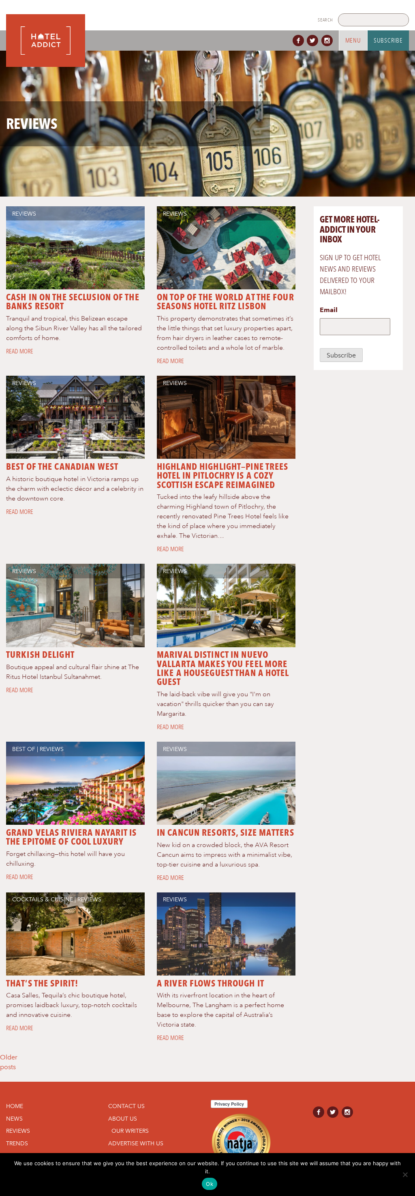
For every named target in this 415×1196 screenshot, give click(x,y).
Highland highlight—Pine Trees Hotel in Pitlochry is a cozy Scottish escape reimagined (222, 475)
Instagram (328, 40)
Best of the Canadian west (62, 466)
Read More (19, 351)
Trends (17, 1143)
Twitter (314, 40)
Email (329, 310)
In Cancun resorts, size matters (225, 832)
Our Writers (130, 1131)
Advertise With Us (135, 1143)
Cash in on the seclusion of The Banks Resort (72, 301)
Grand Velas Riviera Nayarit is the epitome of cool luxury (71, 837)
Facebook (300, 40)
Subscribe (388, 40)
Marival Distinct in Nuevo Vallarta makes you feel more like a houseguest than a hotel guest (223, 668)
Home (14, 1106)
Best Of (23, 749)
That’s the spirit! (42, 983)
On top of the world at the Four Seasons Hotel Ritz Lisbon (225, 301)
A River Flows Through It (210, 983)
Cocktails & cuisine (42, 899)
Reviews (24, 213)
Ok (209, 1184)
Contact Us (126, 1106)
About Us (122, 1118)
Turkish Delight (40, 654)
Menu (353, 40)
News (14, 1118)
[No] (405, 1174)
